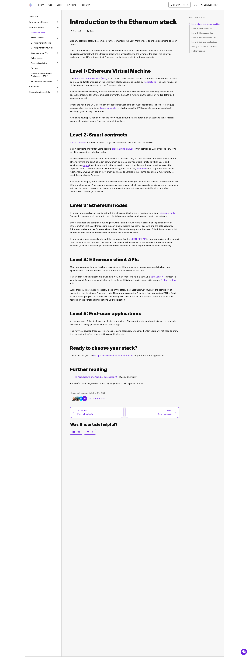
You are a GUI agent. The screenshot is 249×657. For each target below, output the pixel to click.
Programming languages (41, 81)
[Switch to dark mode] (195, 5)
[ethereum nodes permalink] (69, 205)
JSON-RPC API (138, 239)
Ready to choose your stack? (204, 46)
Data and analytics (39, 63)
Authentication (37, 58)
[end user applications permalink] (69, 313)
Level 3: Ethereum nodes (202, 33)
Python (164, 280)
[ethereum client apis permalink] (69, 259)
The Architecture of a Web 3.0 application (95, 377)
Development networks (41, 43)
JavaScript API (158, 276)
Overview (33, 16)
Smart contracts (37, 38)
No (92, 431)
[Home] (30, 5)
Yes (78, 431)
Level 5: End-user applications (204, 42)
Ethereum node (167, 213)
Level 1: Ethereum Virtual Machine (206, 24)
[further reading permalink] (69, 369)
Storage (34, 68)
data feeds (142, 168)
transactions (150, 82)
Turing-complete (109, 108)
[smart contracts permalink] (69, 135)
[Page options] (83, 31)
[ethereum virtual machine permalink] (69, 71)
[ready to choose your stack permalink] (69, 348)
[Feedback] (244, 652)
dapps (86, 165)
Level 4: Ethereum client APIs (204, 37)
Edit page (92, 31)
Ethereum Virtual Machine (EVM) (91, 78)
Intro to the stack (38, 32)
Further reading (198, 51)
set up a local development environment (113, 355)
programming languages (124, 148)
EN (211, 4)
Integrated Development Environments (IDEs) (41, 74)
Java (174, 280)
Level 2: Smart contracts (202, 28)
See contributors (96, 398)
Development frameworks (42, 48)
